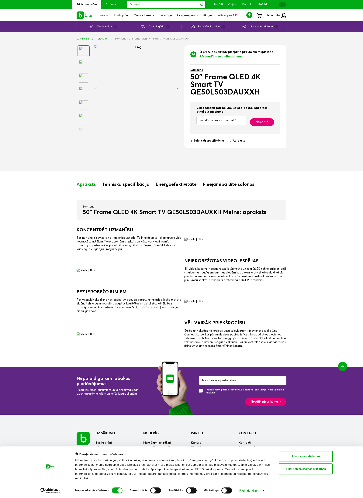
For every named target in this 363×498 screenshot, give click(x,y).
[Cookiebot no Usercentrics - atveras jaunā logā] (50, 490)
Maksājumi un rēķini (157, 442)
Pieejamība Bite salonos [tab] (228, 184)
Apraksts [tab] (86, 184)
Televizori (102, 39)
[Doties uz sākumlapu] (83, 438)
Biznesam (112, 4)
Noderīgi (151, 433)
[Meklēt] (202, 4)
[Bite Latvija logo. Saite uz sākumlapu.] (84, 15)
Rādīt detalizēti (249, 490)
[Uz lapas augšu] (342, 366)
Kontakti (247, 4)
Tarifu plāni (103, 442)
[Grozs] (259, 15)
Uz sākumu (83, 39)
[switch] (155, 490)
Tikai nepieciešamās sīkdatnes (306, 468)
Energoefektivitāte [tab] (176, 184)
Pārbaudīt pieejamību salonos (220, 56)
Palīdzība (264, 4)
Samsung (196, 70)
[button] (250, 15)
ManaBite (274, 15)
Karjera (232, 4)
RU (282, 4)
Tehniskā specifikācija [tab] (126, 184)
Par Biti (218, 4)
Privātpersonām (87, 4)
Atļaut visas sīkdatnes (305, 456)
